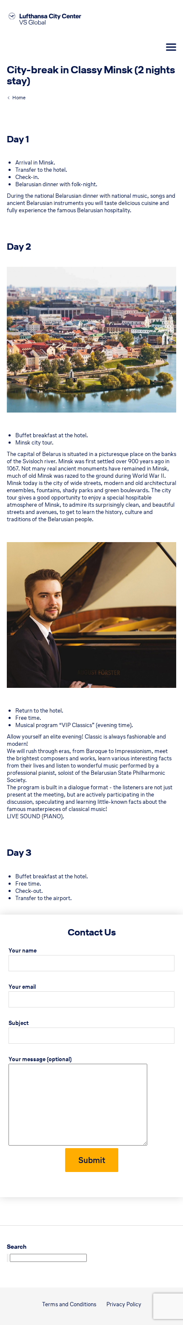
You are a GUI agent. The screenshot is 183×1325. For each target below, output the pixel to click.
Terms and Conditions (69, 1304)
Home (19, 97)
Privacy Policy (123, 1304)
